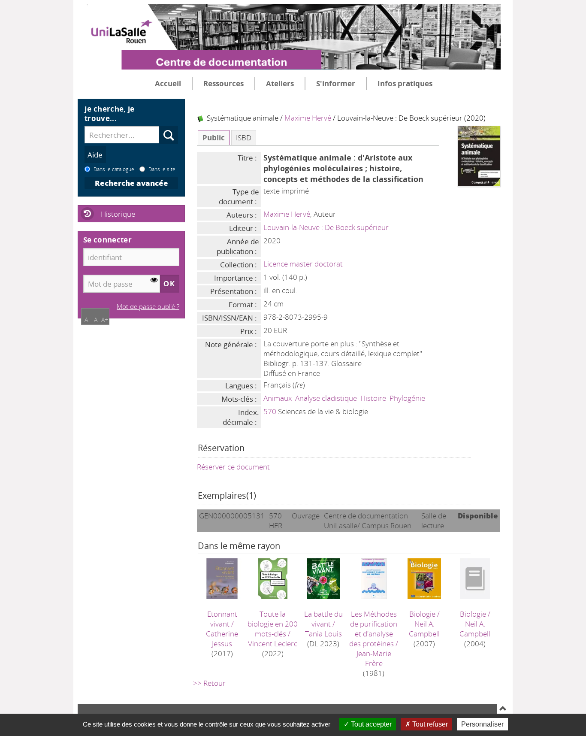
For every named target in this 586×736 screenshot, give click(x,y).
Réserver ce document (233, 467)
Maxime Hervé (307, 118)
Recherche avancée (131, 183)
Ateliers (280, 83)
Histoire (373, 398)
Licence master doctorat (303, 264)
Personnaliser (482, 724)
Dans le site (161, 169)
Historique (118, 214)
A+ (104, 319)
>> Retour (209, 683)
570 (269, 411)
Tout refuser (429, 724)
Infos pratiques (405, 83)
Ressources (223, 83)
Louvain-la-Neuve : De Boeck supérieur (326, 227)
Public (213, 137)
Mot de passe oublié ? (148, 306)
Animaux (277, 398)
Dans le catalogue (114, 169)
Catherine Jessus (222, 638)
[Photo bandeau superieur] (289, 29)
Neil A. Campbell (424, 629)
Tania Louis (323, 634)
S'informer (335, 83)
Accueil (168, 83)
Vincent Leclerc (272, 643)
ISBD (243, 137)
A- (87, 319)
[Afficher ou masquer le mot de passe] (154, 280)
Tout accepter (370, 724)
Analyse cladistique (326, 398)
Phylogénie (407, 398)
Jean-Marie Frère (373, 658)
